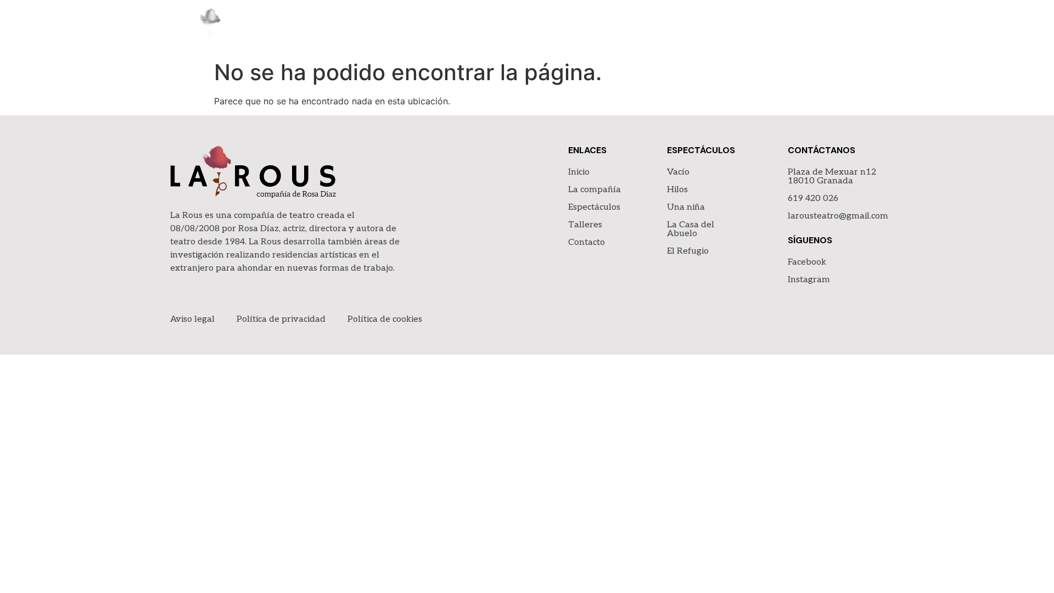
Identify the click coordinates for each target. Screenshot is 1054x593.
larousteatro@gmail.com (838, 216)
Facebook (807, 262)
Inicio (580, 27)
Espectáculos (722, 27)
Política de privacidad (281, 319)
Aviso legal (192, 319)
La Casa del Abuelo (690, 229)
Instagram (809, 280)
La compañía (640, 27)
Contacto (858, 27)
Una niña (686, 207)
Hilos (677, 189)
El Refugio (688, 251)
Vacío (678, 172)
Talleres (794, 27)
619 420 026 (813, 198)
